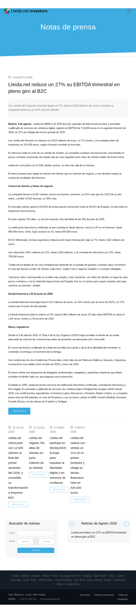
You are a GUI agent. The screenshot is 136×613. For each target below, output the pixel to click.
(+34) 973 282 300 (27, 599)
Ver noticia (19, 411)
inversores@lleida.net (50, 599)
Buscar (36, 550)
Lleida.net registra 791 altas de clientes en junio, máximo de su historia (37, 452)
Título (12, 533)
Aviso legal (85, 595)
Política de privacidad (104, 595)
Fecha (12, 541)
